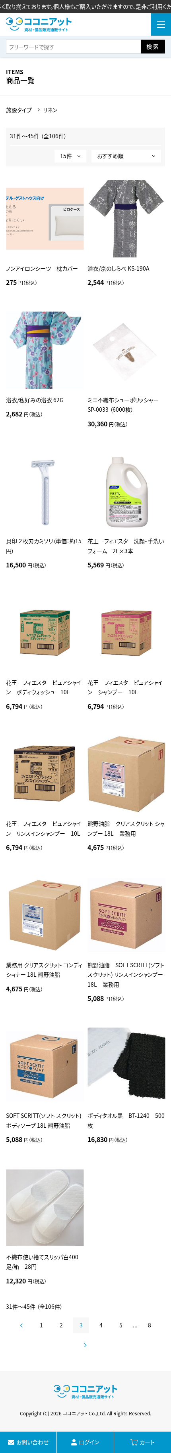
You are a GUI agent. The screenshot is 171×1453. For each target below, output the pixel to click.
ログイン (89, 1442)
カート (147, 1442)
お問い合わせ (32, 1442)
